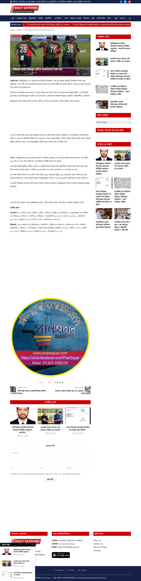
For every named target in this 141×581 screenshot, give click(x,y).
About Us (97, 540)
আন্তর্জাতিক (32, 18)
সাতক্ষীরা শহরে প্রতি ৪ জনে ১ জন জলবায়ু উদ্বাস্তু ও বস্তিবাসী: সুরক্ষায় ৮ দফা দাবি (122, 226)
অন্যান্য (122, 18)
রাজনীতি (48, 18)
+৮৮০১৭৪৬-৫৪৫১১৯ (67, 544)
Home (12, 30)
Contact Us (98, 544)
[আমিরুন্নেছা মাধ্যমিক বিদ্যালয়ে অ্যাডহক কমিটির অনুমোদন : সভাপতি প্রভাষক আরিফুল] (23, 415)
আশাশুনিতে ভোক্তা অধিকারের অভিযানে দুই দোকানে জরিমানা (118, 104)
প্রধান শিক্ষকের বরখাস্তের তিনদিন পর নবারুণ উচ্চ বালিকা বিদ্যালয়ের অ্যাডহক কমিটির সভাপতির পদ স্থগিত (95, 24)
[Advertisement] (93, 9)
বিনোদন (86, 18)
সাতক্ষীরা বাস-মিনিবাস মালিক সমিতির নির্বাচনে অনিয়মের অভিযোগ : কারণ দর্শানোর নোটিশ (119, 90)
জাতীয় (40, 18)
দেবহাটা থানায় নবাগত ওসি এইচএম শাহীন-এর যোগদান (32, 24)
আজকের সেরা (21, 18)
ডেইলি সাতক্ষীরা (57, 578)
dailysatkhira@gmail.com (68, 547)
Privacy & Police (100, 547)
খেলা (66, 18)
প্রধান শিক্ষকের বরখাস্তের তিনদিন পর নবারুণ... (22, 574)
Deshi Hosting (101, 578)
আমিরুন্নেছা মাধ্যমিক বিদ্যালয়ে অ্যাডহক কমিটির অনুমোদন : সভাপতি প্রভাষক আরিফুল (120, 47)
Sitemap (96, 550)
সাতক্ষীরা (58, 18)
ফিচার (25, 65)
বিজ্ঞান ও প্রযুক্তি (75, 18)
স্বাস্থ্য (116, 18)
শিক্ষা (109, 18)
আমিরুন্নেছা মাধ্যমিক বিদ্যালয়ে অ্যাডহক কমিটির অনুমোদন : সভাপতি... (23, 430)
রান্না (93, 18)
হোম (12, 18)
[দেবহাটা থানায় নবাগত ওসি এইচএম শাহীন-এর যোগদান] (50, 415)
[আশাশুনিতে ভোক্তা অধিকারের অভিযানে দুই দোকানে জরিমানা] (102, 104)
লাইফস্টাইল (101, 18)
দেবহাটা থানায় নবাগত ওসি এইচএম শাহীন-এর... (21, 562)
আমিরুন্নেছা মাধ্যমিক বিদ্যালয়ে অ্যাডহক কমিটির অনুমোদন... (22, 551)
